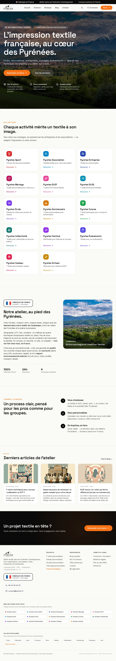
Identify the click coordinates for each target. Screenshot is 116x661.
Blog (57, 8)
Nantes (56, 640)
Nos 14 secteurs (76, 559)
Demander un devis (15, 73)
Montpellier (67, 640)
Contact (65, 8)
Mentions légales (99, 559)
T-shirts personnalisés (54, 556)
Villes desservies (76, 563)
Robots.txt (97, 566)
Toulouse (38, 640)
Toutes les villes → (11, 644)
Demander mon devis (97, 528)
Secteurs (37, 8)
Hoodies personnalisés (54, 563)
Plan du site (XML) (100, 563)
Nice (47, 640)
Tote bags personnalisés (55, 566)
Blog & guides (75, 556)
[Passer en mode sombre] (82, 8)
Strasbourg (80, 640)
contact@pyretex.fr (15, 591)
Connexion (93, 8)
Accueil (27, 8)
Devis (105, 8)
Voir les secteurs (42, 73)
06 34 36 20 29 (14, 585)
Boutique (48, 8)
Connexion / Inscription (102, 556)
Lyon (28, 640)
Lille (102, 640)
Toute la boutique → (54, 569)
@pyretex (76, 569)
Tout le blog (105, 459)
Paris (8, 640)
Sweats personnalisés (54, 559)
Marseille (18, 640)
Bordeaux (92, 640)
